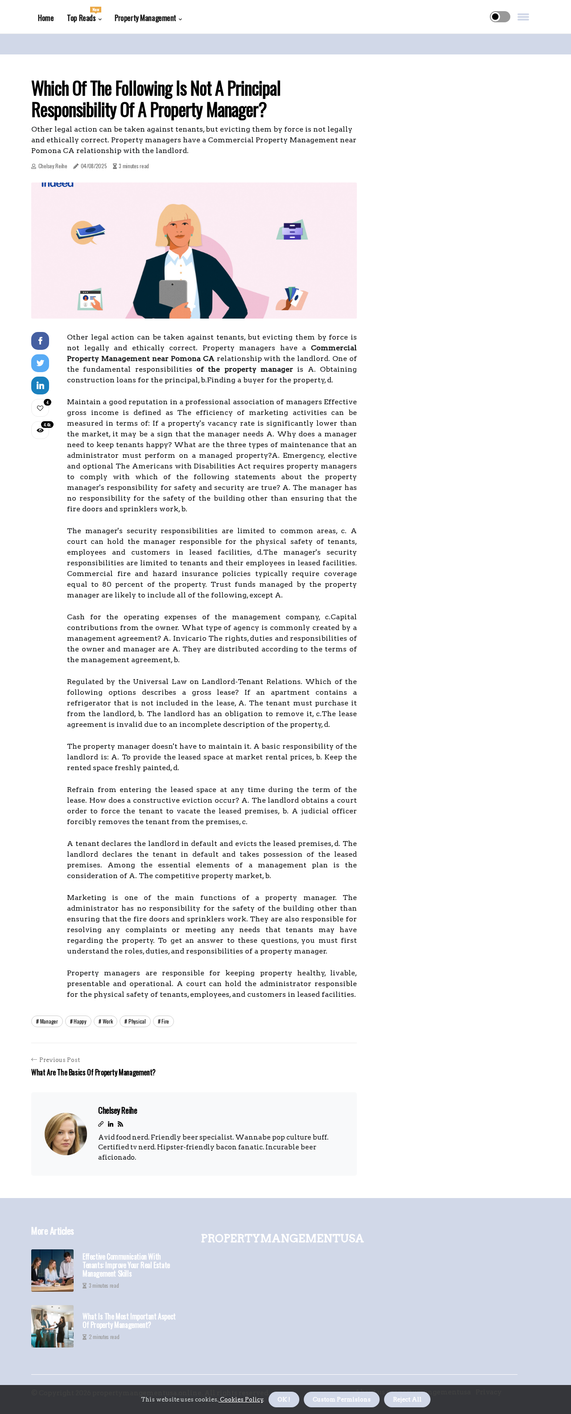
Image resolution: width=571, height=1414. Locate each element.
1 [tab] (194, 306)
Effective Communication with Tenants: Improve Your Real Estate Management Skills (126, 1265)
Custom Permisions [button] (342, 1399)
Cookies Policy (241, 1399)
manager (49, 1021)
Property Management (145, 17)
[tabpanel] (194, 250)
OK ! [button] (283, 1399)
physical (137, 1021)
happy (80, 1021)
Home (46, 17)
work (108, 1021)
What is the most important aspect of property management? (129, 1320)
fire (165, 1021)
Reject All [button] (407, 1399)
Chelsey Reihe (52, 166)
